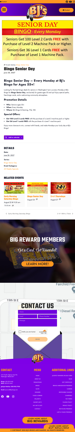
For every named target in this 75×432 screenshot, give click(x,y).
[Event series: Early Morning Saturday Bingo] (12, 205)
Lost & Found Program (64, 412)
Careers (69, 389)
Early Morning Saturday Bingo (11, 198)
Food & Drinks (37, 395)
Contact (37, 409)
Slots (37, 389)
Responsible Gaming (65, 392)
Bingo (37, 385)
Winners (37, 392)
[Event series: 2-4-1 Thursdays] (59, 199)
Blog (70, 379)
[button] (4, 10)
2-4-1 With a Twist (64, 214)
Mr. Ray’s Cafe (37, 405)
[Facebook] (67, 1)
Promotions (38, 382)
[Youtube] (70, 1)
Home (37, 376)
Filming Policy (67, 402)
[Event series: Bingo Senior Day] (36, 199)
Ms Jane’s (37, 399)
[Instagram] (74, 1)
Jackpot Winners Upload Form (62, 376)
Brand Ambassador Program (62, 385)
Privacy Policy (67, 405)
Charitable (68, 395)
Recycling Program (65, 409)
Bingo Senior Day (10, 162)
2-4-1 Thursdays (58, 196)
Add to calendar (14, 137)
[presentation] (14, 188)
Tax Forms (69, 399)
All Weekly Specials (11, 169)
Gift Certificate (67, 382)
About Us (37, 379)
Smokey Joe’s (37, 402)
